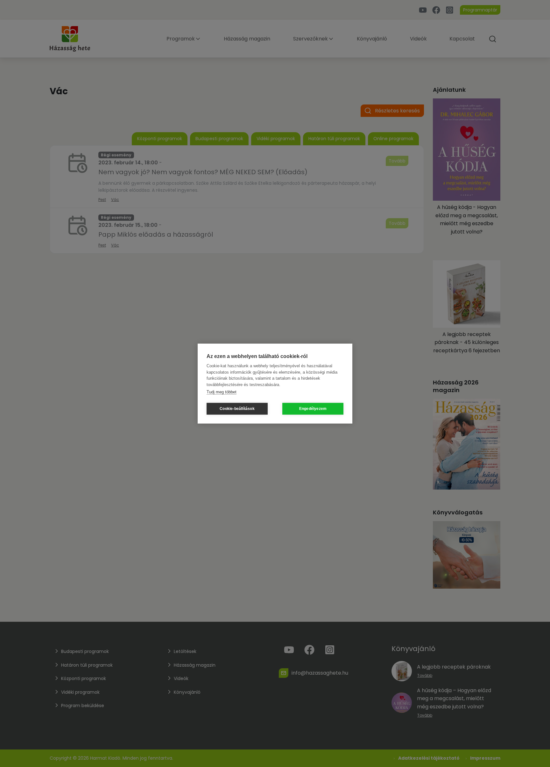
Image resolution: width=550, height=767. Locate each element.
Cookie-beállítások (237, 408)
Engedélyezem (313, 408)
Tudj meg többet (221, 392)
